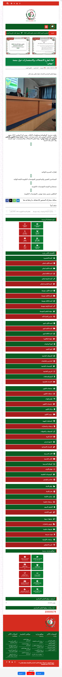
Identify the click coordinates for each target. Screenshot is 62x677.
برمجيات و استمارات (47, 426)
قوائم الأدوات (49, 469)
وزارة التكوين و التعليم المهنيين (39, 650)
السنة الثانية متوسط (46, 296)
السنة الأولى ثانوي (48, 323)
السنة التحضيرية (48, 258)
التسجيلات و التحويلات (47, 431)
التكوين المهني (29, 68)
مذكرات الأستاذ (48, 496)
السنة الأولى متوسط (47, 290)
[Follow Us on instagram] (9, 662)
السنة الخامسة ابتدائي (46, 284)
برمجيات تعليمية (47, 502)
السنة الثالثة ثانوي (48, 333)
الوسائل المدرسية (47, 464)
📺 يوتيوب (30, 673)
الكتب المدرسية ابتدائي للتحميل (12, 642)
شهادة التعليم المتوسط (46, 311)
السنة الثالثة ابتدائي (47, 273)
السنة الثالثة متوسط (47, 301)
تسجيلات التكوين (48, 393)
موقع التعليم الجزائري (26, 640)
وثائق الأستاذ (49, 486)
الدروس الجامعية (48, 371)
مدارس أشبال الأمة (47, 316)
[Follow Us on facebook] (6, 662)
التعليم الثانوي (52, 643)
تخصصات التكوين (47, 404)
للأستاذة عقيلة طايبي (25, 662)
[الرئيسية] (52, 26)
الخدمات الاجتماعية (47, 447)
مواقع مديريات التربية (37, 654)
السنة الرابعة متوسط (47, 306)
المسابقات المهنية (47, 421)
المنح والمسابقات (48, 376)
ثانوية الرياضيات (48, 344)
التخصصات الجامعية (46, 366)
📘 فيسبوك (40, 673)
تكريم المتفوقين (48, 544)
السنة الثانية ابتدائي (47, 268)
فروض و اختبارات (47, 524)
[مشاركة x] (10, 200)
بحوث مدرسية (49, 534)
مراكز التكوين (49, 409)
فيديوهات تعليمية (47, 529)
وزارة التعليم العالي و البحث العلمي (37, 646)
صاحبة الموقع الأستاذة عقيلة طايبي (12, 655)
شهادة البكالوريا (48, 338)
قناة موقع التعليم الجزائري (25, 649)
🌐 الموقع (21, 673)
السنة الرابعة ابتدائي (47, 278)
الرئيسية (42, 68)
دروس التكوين (48, 414)
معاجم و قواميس (48, 479)
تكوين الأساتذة (48, 512)
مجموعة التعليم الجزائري (26, 653)
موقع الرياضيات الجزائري (26, 644)
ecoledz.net (44, 664)
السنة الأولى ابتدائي (47, 263)
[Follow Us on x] (15, 662)
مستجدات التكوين (48, 388)
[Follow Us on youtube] (12, 662)
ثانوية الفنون (49, 349)
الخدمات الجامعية (47, 381)
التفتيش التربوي (48, 507)
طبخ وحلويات (49, 399)
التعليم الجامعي (51, 645)
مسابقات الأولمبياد (47, 539)
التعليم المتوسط (51, 647)
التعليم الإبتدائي (51, 640)
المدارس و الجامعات (47, 361)
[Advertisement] (29, 160)
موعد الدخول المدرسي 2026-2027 (26, 50)
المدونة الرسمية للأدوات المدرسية (12, 650)
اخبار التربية (49, 436)
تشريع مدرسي (48, 441)
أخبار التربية (36, 68)
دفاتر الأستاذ (49, 491)
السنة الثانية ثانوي (47, 328)
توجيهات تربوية (48, 519)
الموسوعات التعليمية (46, 474)
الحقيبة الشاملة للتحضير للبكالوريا (13, 646)
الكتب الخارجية (48, 459)
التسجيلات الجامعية (47, 356)
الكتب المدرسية (48, 453)
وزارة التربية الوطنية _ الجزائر (38, 642)
